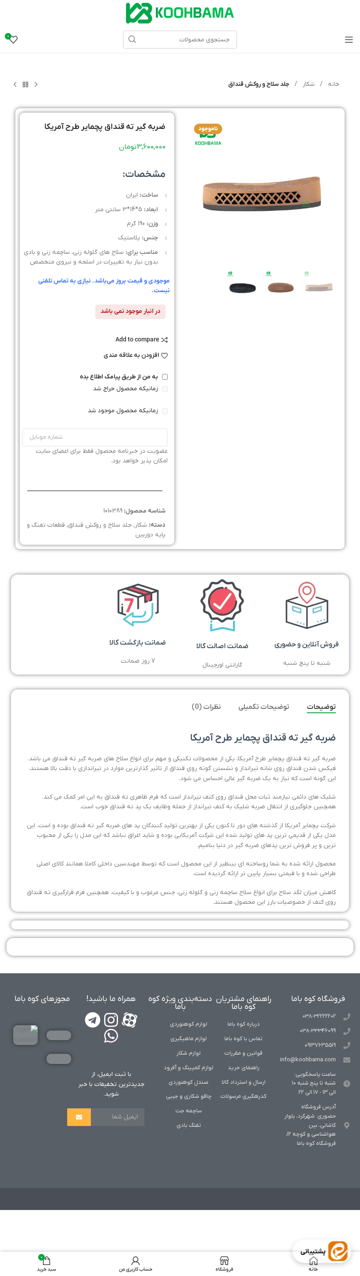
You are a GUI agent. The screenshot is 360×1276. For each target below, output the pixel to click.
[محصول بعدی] (15, 85)
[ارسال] (79, 1117)
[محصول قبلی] (36, 85)
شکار (308, 84)
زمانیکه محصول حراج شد (126, 389)
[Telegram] (93, 1020)
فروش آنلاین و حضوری (306, 644)
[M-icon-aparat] (129, 1020)
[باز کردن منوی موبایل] (349, 39)
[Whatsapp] (111, 1036)
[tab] (321, 707)
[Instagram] (111, 1020)
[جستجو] (132, 39)
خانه (332, 84)
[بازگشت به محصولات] (25, 85)
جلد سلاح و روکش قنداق (258, 84)
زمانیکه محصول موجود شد (124, 411)
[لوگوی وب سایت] (180, 13)
